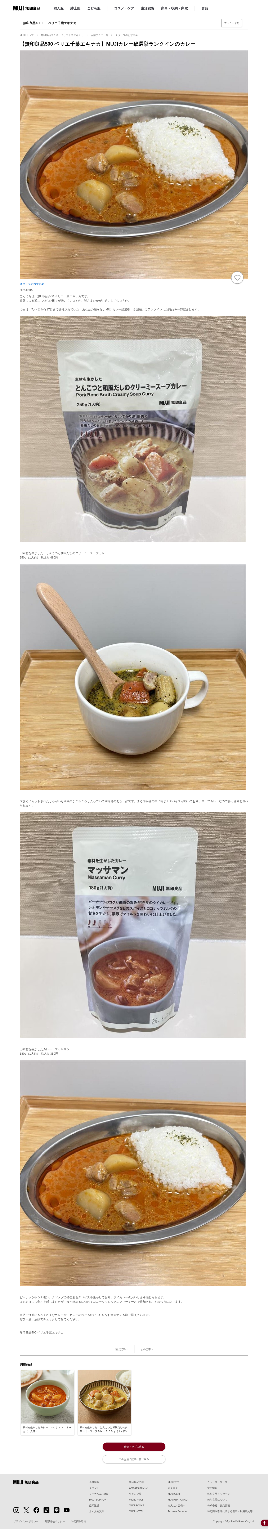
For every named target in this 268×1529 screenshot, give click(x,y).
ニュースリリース (217, 1482)
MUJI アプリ (175, 1482)
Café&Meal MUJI (138, 1488)
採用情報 (212, 1488)
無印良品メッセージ (218, 1493)
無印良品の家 (136, 1482)
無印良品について (217, 1499)
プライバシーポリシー (26, 1521)
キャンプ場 (135, 1493)
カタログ (173, 1488)
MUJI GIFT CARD (178, 1499)
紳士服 (75, 8)
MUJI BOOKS (136, 1505)
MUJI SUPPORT (98, 1499)
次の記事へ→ (148, 1349)
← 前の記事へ (120, 1349)
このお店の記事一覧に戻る (134, 1459)
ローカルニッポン (99, 1493)
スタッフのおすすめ (32, 284)
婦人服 (59, 8)
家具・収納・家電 (174, 8)
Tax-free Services (177, 1511)
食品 (204, 8)
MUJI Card (174, 1493)
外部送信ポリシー (55, 1521)
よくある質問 (96, 1511)
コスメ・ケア (124, 8)
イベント (94, 1488)
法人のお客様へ (176, 1505)
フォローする (231, 23)
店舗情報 (94, 1482)
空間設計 (94, 1505)
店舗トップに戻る (134, 1446)
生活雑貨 (147, 8)
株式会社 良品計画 (218, 1505)
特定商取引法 (78, 1521)
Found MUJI (136, 1499)
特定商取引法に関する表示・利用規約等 (230, 1511)
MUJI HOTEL (136, 1511)
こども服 (93, 8)
